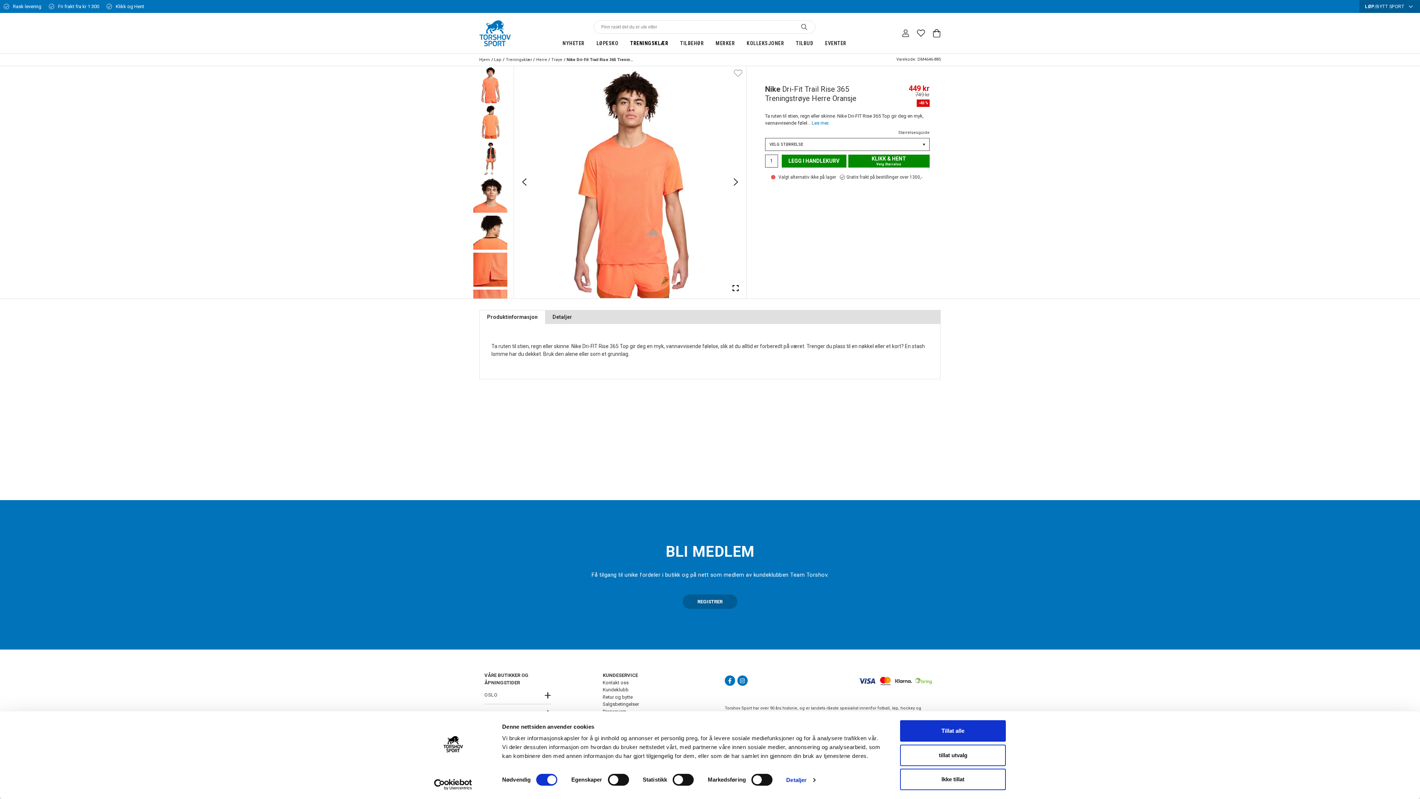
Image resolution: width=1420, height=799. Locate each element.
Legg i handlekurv (813, 161)
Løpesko (607, 43)
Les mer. (820, 123)
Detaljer (796, 780)
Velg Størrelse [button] (847, 144)
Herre (541, 59)
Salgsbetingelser (621, 704)
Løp (497, 59)
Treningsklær (649, 43)
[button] (490, 84)
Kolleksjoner (765, 43)
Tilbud (804, 43)
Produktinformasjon (512, 317)
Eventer (835, 43)
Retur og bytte (618, 697)
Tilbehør (692, 43)
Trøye (556, 59)
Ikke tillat (952, 779)
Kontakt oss (616, 682)
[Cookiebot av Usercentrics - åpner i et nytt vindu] (453, 784)
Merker (725, 43)
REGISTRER (710, 601)
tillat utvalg (953, 755)
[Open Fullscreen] (735, 287)
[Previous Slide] (524, 182)
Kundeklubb (616, 689)
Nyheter (573, 43)
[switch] (618, 780)
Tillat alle (952, 731)
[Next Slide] (735, 182)
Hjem (484, 59)
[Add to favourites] (738, 73)
